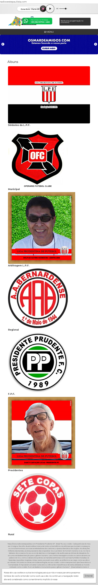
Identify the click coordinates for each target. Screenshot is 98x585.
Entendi (89, 576)
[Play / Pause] (50, 9)
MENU (50, 31)
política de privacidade (68, 579)
